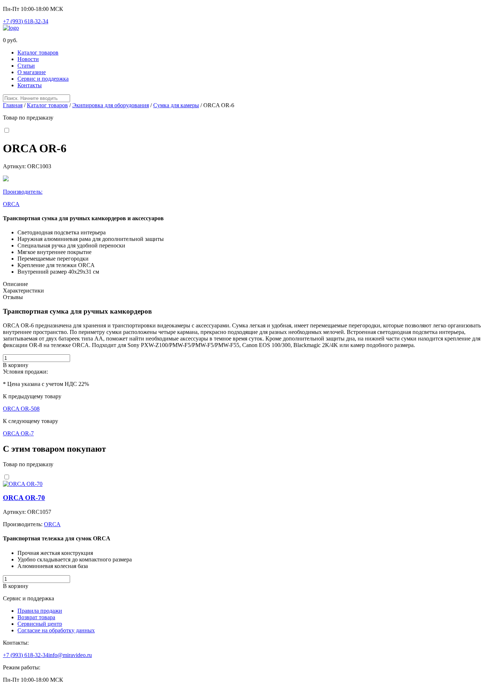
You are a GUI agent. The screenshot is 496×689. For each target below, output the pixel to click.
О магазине (31, 72)
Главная (13, 105)
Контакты (29, 85)
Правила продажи (39, 611)
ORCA (52, 524)
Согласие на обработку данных (56, 630)
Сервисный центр (39, 624)
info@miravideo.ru (70, 655)
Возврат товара (36, 617)
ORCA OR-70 (24, 497)
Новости (28, 59)
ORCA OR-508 (21, 409)
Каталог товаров (37, 52)
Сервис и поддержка (43, 79)
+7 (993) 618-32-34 (25, 21)
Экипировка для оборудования (110, 105)
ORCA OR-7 (18, 433)
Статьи (26, 66)
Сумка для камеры (176, 105)
